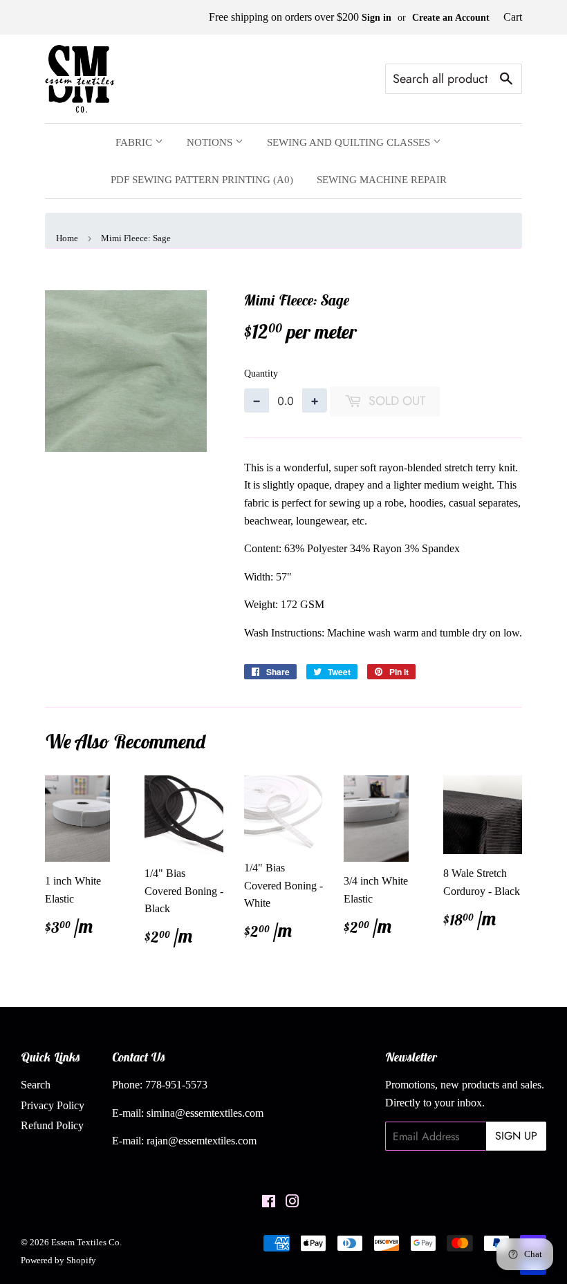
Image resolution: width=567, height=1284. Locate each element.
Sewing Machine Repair (382, 179)
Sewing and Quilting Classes (350, 142)
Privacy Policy (52, 1105)
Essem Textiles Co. (86, 1242)
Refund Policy (52, 1125)
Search (35, 1085)
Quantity (261, 373)
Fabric (135, 142)
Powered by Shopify (58, 1260)
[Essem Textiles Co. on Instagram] (292, 1203)
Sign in (376, 17)
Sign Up (516, 1136)
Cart (512, 17)
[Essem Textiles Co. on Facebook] (268, 1203)
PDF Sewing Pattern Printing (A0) (202, 179)
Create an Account (451, 17)
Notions (211, 142)
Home (67, 238)
